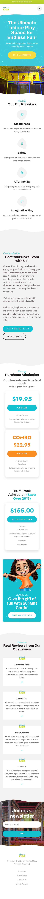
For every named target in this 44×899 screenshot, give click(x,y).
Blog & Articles (22, 884)
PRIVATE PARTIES (14, 336)
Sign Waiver (22, 875)
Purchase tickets (22, 55)
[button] (39, 8)
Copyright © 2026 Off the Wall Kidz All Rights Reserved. (22, 862)
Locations (22, 871)
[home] (6, 8)
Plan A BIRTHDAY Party (18, 329)
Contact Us (22, 879)
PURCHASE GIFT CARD (22, 615)
